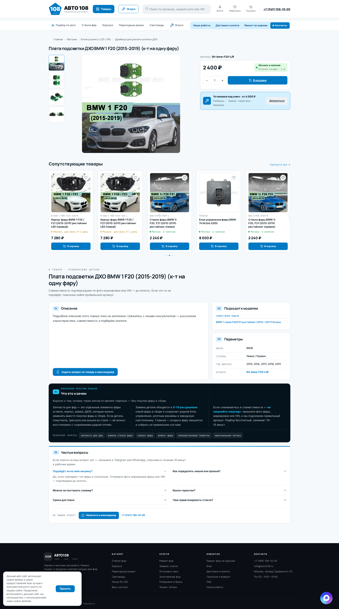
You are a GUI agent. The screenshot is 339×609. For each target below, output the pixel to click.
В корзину (260, 80)
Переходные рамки (131, 25)
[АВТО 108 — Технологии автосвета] (69, 9)
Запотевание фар (170, 576)
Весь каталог (120, 587)
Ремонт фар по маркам (221, 560)
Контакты (281, 25)
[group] (71, 211)
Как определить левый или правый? (196, 471)
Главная (58, 39)
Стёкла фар (89, 25)
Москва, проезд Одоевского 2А (273, 571)
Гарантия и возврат (219, 576)
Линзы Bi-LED (120, 581)
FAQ (209, 581)
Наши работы (201, 25)
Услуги (179, 25)
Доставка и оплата (227, 25)
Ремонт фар (166, 560)
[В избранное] (86, 178)
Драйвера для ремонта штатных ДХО (136, 39)
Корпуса (107, 25)
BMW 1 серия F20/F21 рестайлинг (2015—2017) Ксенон (248, 322)
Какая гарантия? (184, 490)
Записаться (276, 100)
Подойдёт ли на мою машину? (72, 471)
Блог (209, 566)
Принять (65, 588)
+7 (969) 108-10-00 (276, 9)
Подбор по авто (66, 25)
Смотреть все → (280, 164)
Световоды (157, 25)
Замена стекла (168, 566)
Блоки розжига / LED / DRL (96, 39)
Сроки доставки (63, 500)
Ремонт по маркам (256, 25)
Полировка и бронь (170, 581)
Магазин (72, 39)
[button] (166, 255)
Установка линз (168, 571)
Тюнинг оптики (168, 587)
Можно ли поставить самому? (73, 490)
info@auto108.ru (263, 566)
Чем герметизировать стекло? (193, 500)
